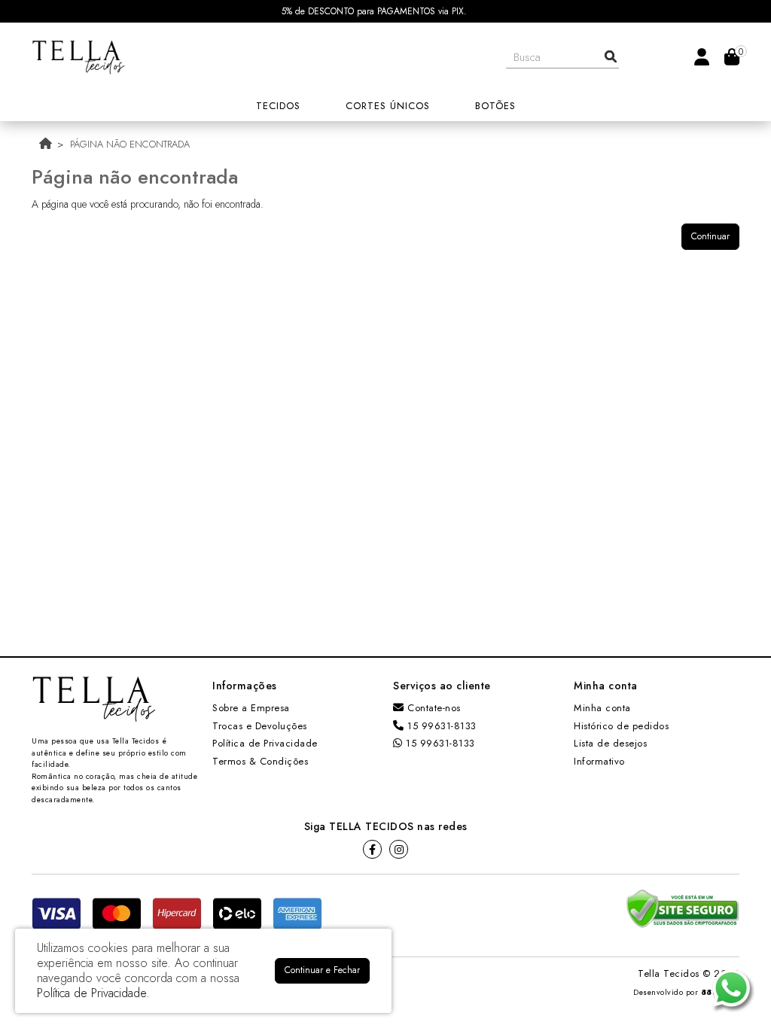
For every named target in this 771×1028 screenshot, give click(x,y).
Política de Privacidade (265, 743)
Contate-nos (432, 708)
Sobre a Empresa (251, 708)
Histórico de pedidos (621, 726)
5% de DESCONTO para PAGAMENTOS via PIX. (374, 11)
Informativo (599, 761)
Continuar (710, 236)
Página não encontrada (130, 144)
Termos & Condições (260, 761)
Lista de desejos (610, 743)
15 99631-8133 (440, 726)
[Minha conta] (701, 56)
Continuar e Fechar (322, 970)
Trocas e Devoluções (259, 726)
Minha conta (602, 708)
